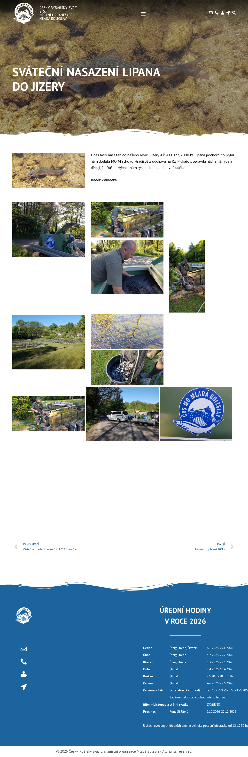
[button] (143, 14)
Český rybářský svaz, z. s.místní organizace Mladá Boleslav (58, 13)
